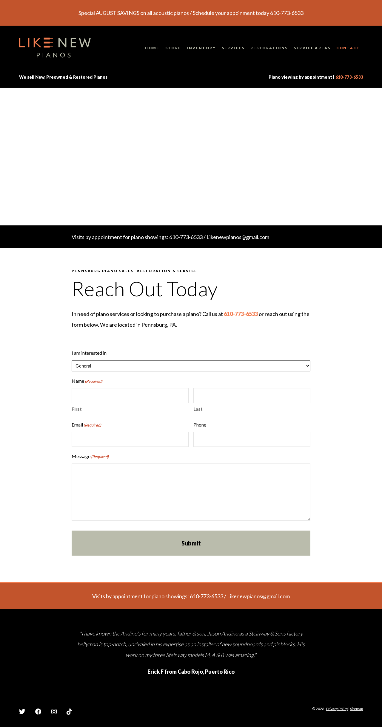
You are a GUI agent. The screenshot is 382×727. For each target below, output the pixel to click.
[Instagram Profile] (54, 711)
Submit (191, 543)
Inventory (201, 48)
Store (173, 48)
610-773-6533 (349, 77)
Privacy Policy (337, 708)
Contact (348, 48)
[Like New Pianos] (55, 49)
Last (198, 409)
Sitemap (356, 708)
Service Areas (312, 48)
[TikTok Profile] (69, 711)
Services (233, 48)
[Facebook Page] (38, 711)
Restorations (269, 48)
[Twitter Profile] (22, 711)
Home (152, 48)
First (77, 409)
